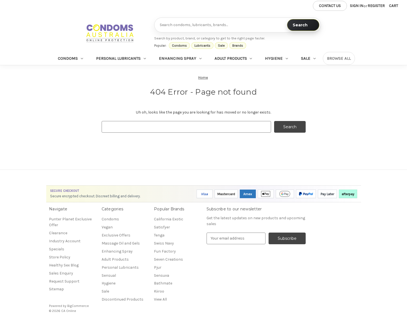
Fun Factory (165, 251)
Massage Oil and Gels (121, 243)
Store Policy (59, 257)
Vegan (107, 227)
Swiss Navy (164, 243)
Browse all (339, 58)
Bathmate (163, 283)
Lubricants (202, 45)
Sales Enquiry (61, 273)
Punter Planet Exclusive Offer (70, 222)
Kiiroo (159, 291)
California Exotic (168, 219)
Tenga (159, 235)
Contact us (330, 5)
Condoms (179, 45)
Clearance (58, 233)
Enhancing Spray (177, 58)
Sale (221, 45)
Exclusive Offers (116, 235)
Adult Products (231, 58)
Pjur (157, 267)
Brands (237, 45)
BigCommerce (78, 306)
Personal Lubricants (118, 58)
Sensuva (161, 275)
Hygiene (274, 58)
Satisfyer (162, 227)
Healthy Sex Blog (64, 265)
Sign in (356, 5)
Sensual (109, 275)
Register (376, 5)
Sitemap (56, 289)
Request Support (64, 281)
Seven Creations (168, 259)
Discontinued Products (122, 299)
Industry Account (65, 241)
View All (160, 299)
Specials (56, 249)
